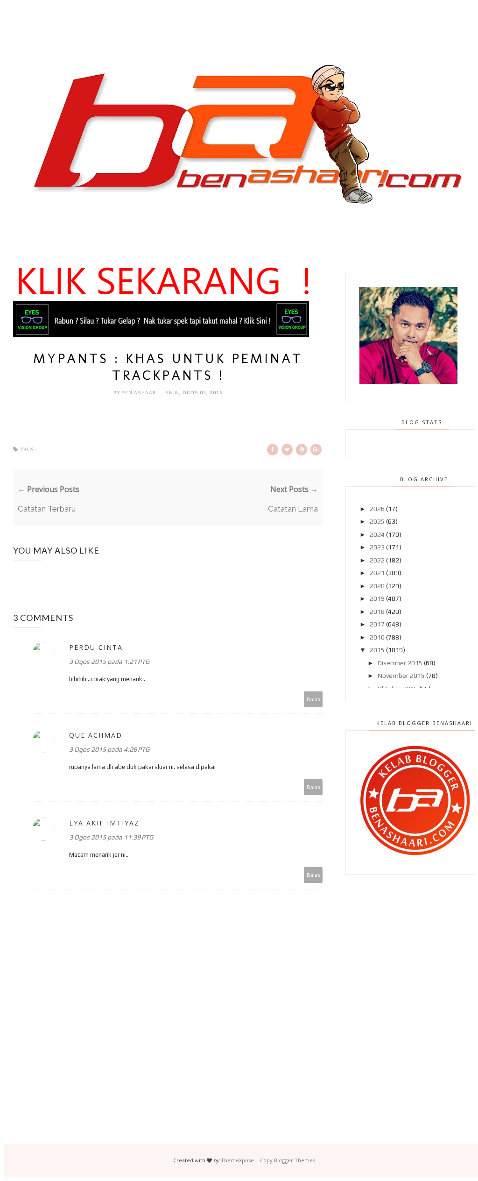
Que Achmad (95, 735)
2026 (377, 508)
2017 (377, 624)
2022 (377, 560)
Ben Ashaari (140, 392)
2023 (377, 547)
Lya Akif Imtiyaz (104, 822)
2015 (377, 650)
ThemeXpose (237, 1160)
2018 (377, 611)
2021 (377, 572)
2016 (377, 637)
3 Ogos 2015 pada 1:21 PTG (109, 661)
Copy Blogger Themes (287, 1160)
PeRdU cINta (96, 647)
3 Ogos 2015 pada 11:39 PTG (111, 837)
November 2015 (401, 675)
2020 (377, 586)
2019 (377, 598)
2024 (377, 534)
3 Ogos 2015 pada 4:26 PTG (109, 749)
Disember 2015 (400, 663)
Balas (313, 699)
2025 (377, 521)
